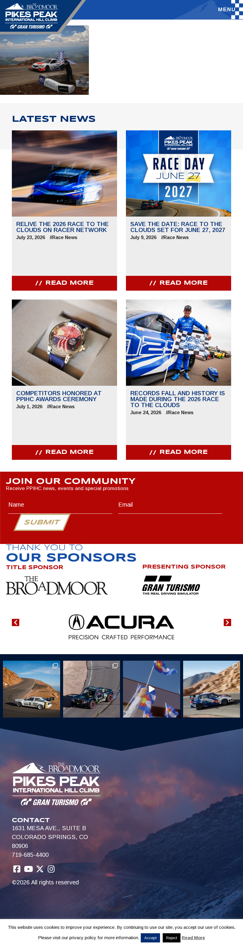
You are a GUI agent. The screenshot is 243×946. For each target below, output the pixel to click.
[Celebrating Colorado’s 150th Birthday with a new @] (151, 689)
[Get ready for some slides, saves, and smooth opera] (91, 689)
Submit (42, 522)
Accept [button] (150, 938)
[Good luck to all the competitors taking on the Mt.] (31, 689)
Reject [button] (171, 938)
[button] (15, 622)
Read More (193, 937)
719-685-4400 (30, 854)
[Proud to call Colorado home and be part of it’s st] (211, 689)
